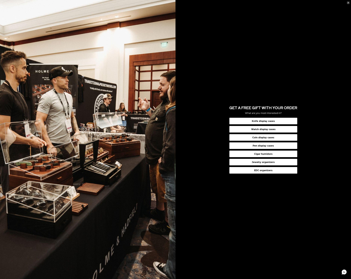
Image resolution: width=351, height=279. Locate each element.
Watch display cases (263, 129)
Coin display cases (263, 137)
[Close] (348, 2)
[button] (344, 272)
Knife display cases (263, 121)
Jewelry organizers (263, 162)
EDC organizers (263, 170)
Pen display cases (263, 145)
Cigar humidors (263, 154)
